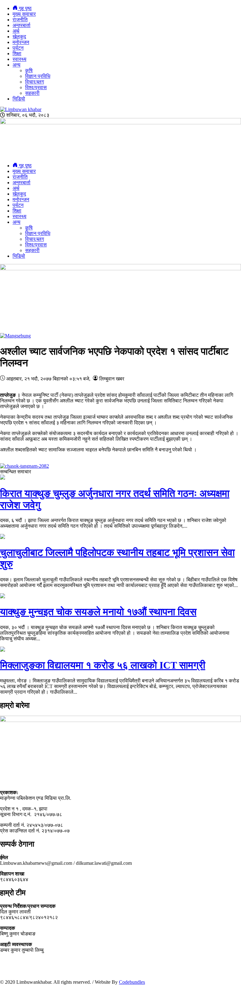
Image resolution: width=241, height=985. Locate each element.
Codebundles (132, 982)
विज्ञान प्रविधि (37, 76)
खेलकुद (19, 36)
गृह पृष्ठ (25, 8)
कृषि (29, 70)
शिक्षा (17, 53)
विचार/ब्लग (34, 81)
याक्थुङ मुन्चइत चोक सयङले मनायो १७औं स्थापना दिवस (98, 611)
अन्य (16, 64)
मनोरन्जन (21, 42)
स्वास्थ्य (19, 59)
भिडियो (19, 98)
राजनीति (20, 19)
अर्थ (16, 31)
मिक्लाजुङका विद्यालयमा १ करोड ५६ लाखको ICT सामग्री (102, 665)
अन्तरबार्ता (21, 25)
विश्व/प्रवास (36, 87)
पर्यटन (18, 48)
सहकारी (32, 93)
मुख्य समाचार (24, 14)
